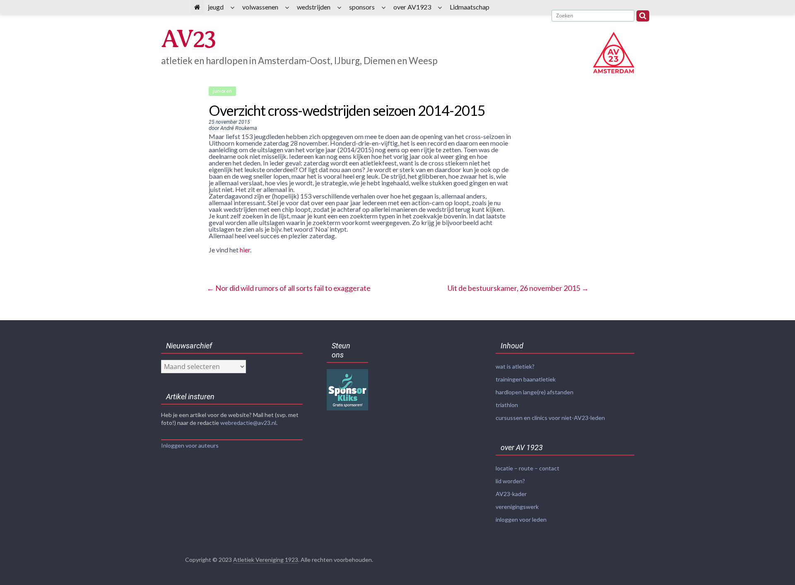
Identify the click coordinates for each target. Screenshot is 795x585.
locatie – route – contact (527, 468)
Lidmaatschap (469, 7)
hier (245, 250)
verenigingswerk (517, 506)
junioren (222, 91)
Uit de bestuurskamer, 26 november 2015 (518, 287)
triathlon (507, 404)
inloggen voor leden (521, 519)
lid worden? (510, 480)
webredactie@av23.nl (248, 422)
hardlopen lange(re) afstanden (534, 392)
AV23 (188, 39)
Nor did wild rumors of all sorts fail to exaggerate (289, 287)
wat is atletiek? (515, 366)
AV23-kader (511, 493)
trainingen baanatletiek (526, 379)
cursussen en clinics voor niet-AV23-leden (550, 417)
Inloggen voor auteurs (190, 445)
